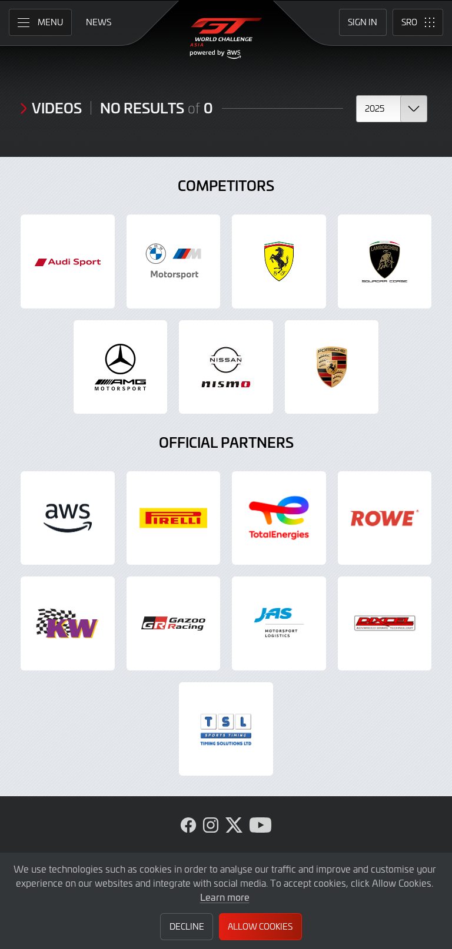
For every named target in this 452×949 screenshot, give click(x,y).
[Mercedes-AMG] (121, 367)
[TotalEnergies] (279, 518)
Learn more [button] (225, 896)
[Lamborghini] (385, 261)
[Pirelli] (174, 518)
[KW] (68, 623)
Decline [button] (187, 926)
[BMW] (174, 261)
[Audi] (68, 261)
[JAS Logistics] (279, 623)
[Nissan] (226, 367)
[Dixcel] (385, 623)
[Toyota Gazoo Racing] (174, 623)
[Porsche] (332, 367)
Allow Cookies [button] (260, 926)
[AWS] (68, 518)
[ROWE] (385, 518)
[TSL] (226, 729)
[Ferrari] (279, 261)
